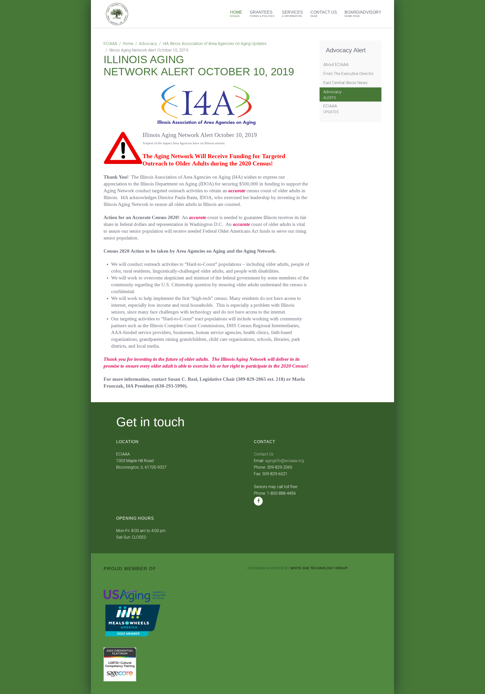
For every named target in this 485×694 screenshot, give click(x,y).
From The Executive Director (348, 73)
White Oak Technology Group (319, 568)
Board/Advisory (363, 13)
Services (292, 13)
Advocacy (148, 43)
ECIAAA (110, 43)
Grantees (262, 13)
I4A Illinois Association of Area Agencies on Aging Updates (214, 43)
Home (236, 13)
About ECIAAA (336, 64)
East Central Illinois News (345, 82)
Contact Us (323, 13)
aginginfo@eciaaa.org (284, 460)
